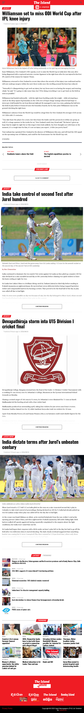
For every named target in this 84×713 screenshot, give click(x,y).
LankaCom (63, 710)
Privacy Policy (7, 708)
